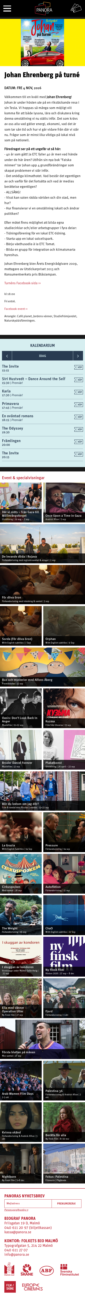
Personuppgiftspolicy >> (16, 1210)
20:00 (6, 444)
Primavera (10, 403)
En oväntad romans (17, 415)
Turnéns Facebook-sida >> (22, 283)
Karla (6, 391)
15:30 (6, 382)
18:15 (6, 420)
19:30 (5, 432)
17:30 (6, 395)
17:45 (6, 407)
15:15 (5, 370)
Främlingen (11, 440)
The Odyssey (12, 428)
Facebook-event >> (15, 309)
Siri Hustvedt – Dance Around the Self (33, 378)
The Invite (10, 366)
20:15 (5, 457)
